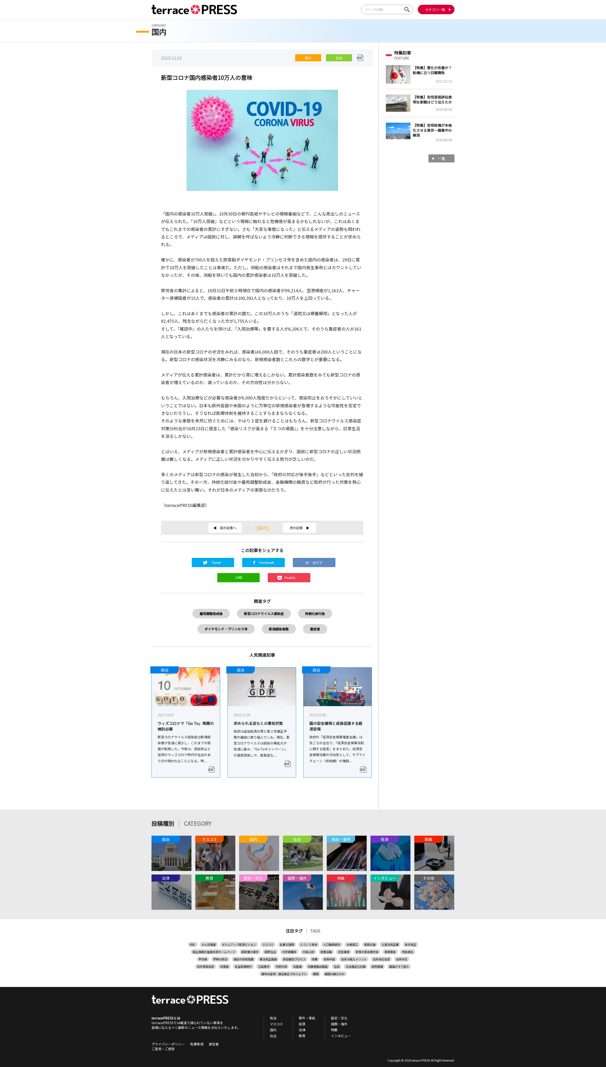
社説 (336, 966)
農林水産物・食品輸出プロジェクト (284, 974)
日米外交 (401, 959)
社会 (339, 57)
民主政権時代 (243, 966)
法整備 (297, 966)
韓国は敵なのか (335, 974)
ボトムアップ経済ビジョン (239, 944)
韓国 (316, 974)
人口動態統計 (331, 944)
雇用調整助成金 (211, 613)
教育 (302, 1035)
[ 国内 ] (262, 528)
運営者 (214, 1044)
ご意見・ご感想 (163, 1048)
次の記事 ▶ (299, 527)
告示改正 (410, 944)
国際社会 (270, 952)
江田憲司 (263, 966)
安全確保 (343, 952)
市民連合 (407, 952)
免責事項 (196, 1044)
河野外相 (281, 966)
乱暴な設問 (287, 944)
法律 (302, 1029)
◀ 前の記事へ (224, 527)
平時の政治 (220, 959)
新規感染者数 (279, 629)
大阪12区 (308, 952)
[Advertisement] (420, 241)
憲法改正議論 (268, 959)
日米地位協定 (381, 959)
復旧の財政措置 (244, 959)
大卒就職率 (289, 952)
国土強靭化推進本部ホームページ (214, 952)
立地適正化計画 (355, 966)
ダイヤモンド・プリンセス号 (226, 629)
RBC (193, 944)
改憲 (314, 959)
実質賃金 (390, 952)
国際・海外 (339, 1024)
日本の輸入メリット (354, 959)
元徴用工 (352, 944)
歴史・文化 (339, 1018)
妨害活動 (326, 952)
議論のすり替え (399, 966)
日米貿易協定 (205, 966)
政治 (273, 1018)
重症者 (315, 629)
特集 (334, 1029)
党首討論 (369, 944)
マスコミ (268, 944)
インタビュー (341, 1035)
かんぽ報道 (209, 944)
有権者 (224, 966)
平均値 (203, 959)
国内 (308, 57)
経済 (302, 1024)
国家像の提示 (249, 952)
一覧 (441, 158)
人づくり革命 (308, 944)
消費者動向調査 (318, 966)
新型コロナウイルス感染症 (264, 613)
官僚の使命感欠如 (367, 952)
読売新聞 (377, 966)
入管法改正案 (390, 944)
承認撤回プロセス (294, 959)
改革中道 (329, 959)
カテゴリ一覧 (435, 9)
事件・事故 (307, 1018)
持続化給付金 (315, 613)
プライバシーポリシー (168, 1044)
